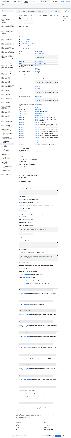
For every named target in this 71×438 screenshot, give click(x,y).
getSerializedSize (38, 86)
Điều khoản (18, 435)
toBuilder (36, 142)
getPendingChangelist (39, 78)
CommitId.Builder (22, 111)
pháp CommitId (27, 314)
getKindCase (37, 74)
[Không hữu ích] (58, 15)
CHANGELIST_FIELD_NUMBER (26, 39)
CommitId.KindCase (22, 74)
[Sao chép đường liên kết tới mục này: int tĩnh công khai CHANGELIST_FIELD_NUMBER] (39, 159)
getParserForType (38, 76)
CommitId (46, 111)
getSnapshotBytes (38, 96)
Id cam (20, 61)
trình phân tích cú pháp (39, 140)
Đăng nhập (68, 1)
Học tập (19, 1)
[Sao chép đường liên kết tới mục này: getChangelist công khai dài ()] (32, 188)
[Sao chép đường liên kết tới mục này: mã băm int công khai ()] (29, 268)
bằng (36, 51)
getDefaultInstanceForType (40, 63)
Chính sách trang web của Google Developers (53, 414)
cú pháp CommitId (26, 304)
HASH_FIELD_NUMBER (25, 41)
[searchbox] (7, 11)
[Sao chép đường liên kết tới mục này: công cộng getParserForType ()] (33, 222)
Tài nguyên (26, 1)
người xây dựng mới (38, 113)
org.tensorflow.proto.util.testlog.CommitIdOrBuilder (35, 151)
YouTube (17, 431)
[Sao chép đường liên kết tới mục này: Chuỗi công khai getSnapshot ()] (33, 240)
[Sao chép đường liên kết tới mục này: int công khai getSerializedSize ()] (34, 237)
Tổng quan (3, 7)
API (7, 7)
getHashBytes (37, 71)
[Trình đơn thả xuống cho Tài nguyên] (29, 1)
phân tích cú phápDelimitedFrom (40, 117)
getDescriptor (37, 65)
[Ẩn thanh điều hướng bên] (13, 436)
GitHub (62, 1)
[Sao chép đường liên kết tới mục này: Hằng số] (24, 36)
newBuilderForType (38, 115)
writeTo (36, 144)
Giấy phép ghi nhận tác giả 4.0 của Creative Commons (45, 413)
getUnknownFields (38, 104)
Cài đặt (14, 1)
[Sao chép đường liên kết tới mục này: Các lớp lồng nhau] (29, 26)
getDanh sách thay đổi (39, 53)
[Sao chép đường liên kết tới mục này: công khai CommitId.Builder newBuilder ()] (37, 277)
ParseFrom (37, 122)
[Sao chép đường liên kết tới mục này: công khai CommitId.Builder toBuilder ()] (36, 393)
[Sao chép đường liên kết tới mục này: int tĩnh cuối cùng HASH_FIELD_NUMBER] (36, 164)
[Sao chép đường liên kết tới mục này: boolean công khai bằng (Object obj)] (35, 185)
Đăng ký (58, 435)
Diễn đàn (17, 425)
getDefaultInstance (38, 61)
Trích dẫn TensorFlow (47, 431)
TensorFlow (20, 15)
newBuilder (37, 111)
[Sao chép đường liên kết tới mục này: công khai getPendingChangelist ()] (34, 225)
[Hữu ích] (56, 15)
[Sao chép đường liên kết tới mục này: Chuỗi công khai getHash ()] (31, 208)
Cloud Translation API (39, 11)
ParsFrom (37, 137)
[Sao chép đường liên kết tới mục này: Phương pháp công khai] (31, 49)
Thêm (33, 1)
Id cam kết (21, 63)
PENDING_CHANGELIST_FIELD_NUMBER (28, 43)
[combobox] (45, 1)
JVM (2, 4)
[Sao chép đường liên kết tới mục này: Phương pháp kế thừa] (30, 148)
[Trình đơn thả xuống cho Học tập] (22, 1)
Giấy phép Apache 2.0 (27, 414)
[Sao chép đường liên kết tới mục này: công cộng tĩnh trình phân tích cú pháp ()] (36, 390)
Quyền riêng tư (23, 435)
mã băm (36, 107)
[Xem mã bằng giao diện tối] (57, 190)
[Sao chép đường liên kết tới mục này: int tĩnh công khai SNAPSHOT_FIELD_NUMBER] (38, 175)
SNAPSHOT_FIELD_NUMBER (26, 45)
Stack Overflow (46, 427)
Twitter (17, 429)
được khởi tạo (37, 109)
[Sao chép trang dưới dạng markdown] (31, 18)
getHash (36, 68)
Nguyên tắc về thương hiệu (48, 429)
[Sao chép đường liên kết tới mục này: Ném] (21, 287)
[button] (7, 14)
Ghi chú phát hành (47, 425)
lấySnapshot (37, 88)
